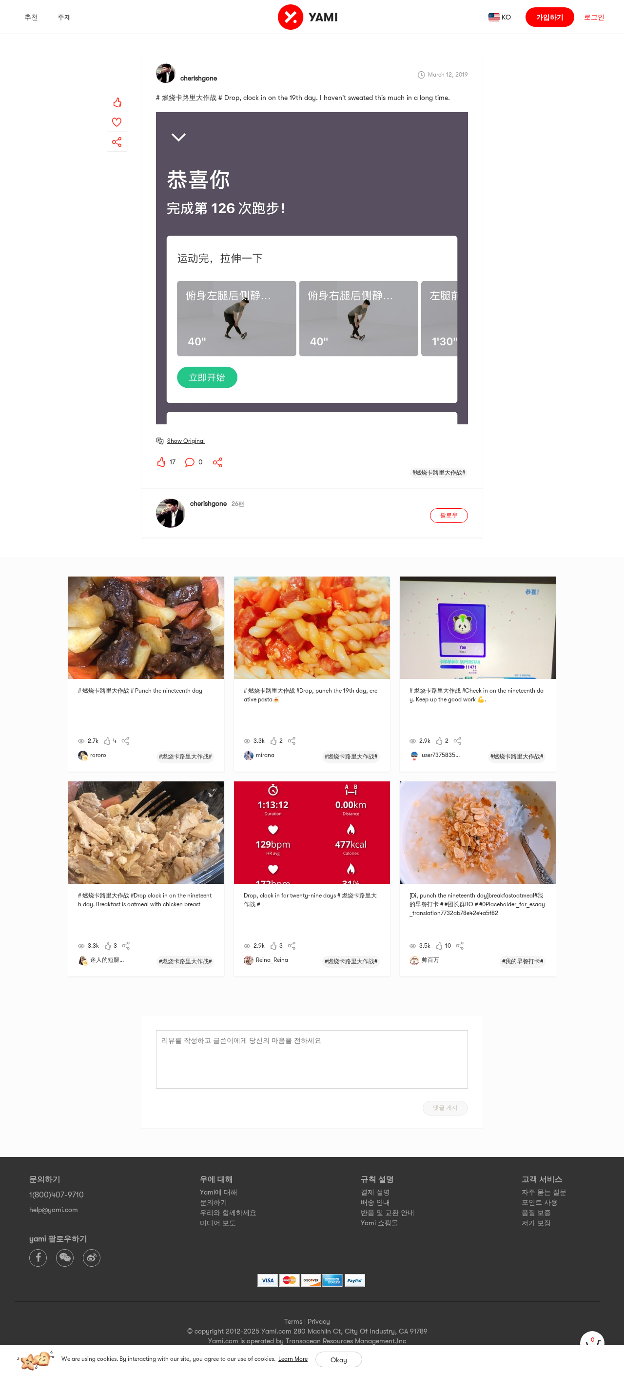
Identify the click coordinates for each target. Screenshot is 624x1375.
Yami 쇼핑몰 (379, 1223)
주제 (64, 17)
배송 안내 (375, 1202)
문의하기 (213, 1202)
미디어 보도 (218, 1223)
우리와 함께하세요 (228, 1212)
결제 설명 (375, 1192)
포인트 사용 (540, 1202)
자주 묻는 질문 (544, 1192)
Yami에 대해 (218, 1192)
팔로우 (449, 515)
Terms (293, 1321)
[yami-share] (117, 132)
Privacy (319, 1321)
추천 (31, 17)
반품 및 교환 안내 (387, 1212)
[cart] (592, 1343)
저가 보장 (536, 1223)
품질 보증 (536, 1212)
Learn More (293, 1358)
